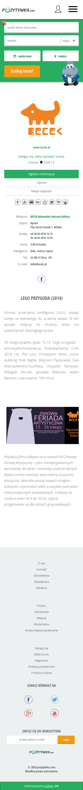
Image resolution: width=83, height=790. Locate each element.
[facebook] (41, 279)
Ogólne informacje (41, 174)
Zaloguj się (41, 648)
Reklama (41, 588)
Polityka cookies (41, 673)
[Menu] (73, 9)
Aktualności (41, 612)
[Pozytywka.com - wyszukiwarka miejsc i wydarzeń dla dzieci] (18, 10)
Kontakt (41, 569)
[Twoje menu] (58, 9)
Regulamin (41, 660)
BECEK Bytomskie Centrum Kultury (50, 216)
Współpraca (41, 582)
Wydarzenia (41, 624)
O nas (41, 563)
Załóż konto (41, 654)
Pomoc (41, 606)
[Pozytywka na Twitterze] (54, 700)
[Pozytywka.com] (41, 751)
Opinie (41, 183)
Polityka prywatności (41, 667)
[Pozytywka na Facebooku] (28, 700)
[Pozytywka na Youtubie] (54, 713)
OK (57, 786)
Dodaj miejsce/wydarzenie (41, 630)
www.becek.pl (41, 147)
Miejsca (41, 618)
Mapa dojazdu (41, 191)
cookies (48, 786)
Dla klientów (41, 575)
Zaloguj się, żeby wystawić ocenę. (41, 156)
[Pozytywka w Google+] (28, 713)
